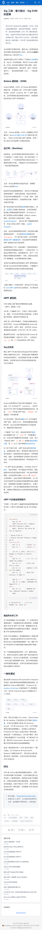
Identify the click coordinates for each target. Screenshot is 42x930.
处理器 (9, 210)
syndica (6, 18)
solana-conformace (11, 688)
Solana (17, 815)
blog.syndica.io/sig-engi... (26, 796)
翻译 (9, 815)
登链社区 (21, 923)
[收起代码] (5, 515)
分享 (32, 830)
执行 (5, 470)
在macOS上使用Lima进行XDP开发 (15, 897)
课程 (17, 2)
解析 (23, 419)
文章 (8, 2)
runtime (7, 821)
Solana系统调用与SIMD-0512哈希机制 (16, 862)
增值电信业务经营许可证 (24, 928)
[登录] (39, 2)
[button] (21, 515)
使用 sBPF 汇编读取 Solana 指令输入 (15, 877)
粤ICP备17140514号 (30, 925)
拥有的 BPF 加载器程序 (12, 240)
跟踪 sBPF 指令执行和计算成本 (14, 872)
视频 (12, 2)
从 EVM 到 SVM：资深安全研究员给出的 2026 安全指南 (21, 892)
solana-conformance (26, 821)
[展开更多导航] (27, 2)
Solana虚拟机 (13, 817)
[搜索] (35, 2)
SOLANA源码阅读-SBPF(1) (12, 857)
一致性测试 (15, 821)
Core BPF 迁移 (11, 288)
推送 (23, 207)
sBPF (31, 817)
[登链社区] (3, 2)
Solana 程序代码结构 (10, 882)
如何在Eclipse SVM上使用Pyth (13, 847)
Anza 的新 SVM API (19, 135)
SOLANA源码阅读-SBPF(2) (12, 852)
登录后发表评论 (21, 913)
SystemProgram (10, 221)
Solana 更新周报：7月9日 (12, 842)
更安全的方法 (30, 444)
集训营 (22, 2)
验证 (33, 432)
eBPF (26, 817)
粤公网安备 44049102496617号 (14, 925)
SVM (20, 817)
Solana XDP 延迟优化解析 (12, 867)
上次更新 (33, 59)
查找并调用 (26, 234)
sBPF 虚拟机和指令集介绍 (12, 887)
